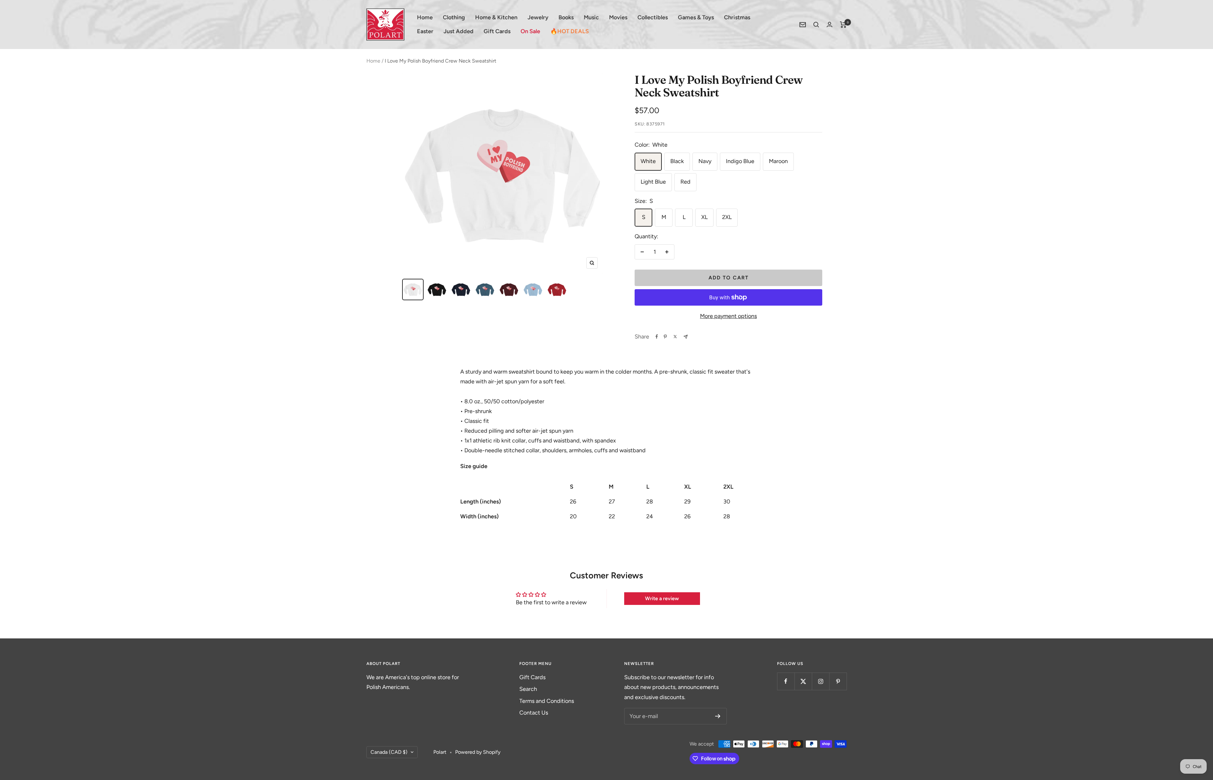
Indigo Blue (740, 161)
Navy (704, 161)
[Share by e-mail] (686, 337)
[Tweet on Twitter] (675, 336)
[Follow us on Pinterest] (838, 681)
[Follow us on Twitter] (803, 681)
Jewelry (538, 17)
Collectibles (652, 17)
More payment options (728, 316)
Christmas (737, 17)
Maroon (778, 161)
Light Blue (653, 181)
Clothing (454, 17)
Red (685, 181)
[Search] (816, 24)
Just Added (459, 31)
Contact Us (533, 712)
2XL (727, 217)
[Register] (718, 716)
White (648, 161)
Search (528, 689)
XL (704, 217)
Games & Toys (696, 17)
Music (591, 17)
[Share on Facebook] (656, 336)
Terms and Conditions (546, 701)
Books (566, 17)
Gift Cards (497, 31)
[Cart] (843, 24)
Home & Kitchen (496, 17)
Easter (425, 31)
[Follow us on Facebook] (785, 681)
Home (425, 17)
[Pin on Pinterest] (665, 336)
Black (677, 161)
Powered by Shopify (477, 752)
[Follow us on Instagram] (820, 681)
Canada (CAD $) (389, 752)
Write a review (662, 598)
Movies (618, 17)
